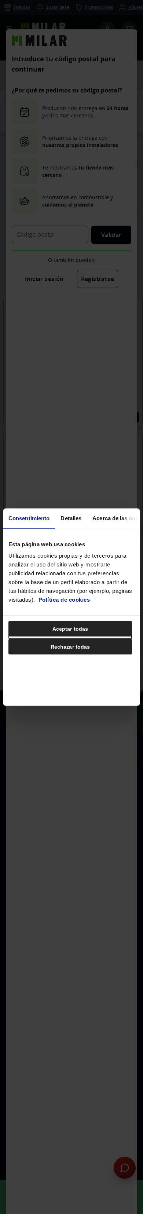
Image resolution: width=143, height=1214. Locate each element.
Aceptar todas (70, 629)
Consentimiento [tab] (29, 518)
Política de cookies (64, 600)
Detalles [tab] (70, 518)
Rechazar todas (70, 647)
